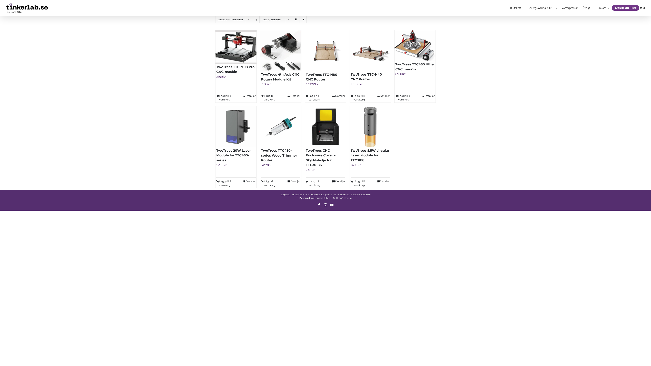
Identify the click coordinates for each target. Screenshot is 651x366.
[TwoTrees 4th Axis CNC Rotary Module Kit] (280, 50)
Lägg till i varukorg (225, 97)
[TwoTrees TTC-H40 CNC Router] (370, 50)
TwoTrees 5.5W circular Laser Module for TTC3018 (370, 155)
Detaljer (251, 95)
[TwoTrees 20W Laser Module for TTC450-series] (236, 126)
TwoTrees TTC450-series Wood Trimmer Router (279, 155)
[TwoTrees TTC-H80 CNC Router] (325, 51)
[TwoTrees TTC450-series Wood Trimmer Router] (280, 126)
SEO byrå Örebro (342, 198)
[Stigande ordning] (256, 19)
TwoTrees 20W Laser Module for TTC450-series (233, 155)
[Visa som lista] (303, 19)
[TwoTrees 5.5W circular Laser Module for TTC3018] (370, 126)
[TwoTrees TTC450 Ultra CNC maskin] (415, 45)
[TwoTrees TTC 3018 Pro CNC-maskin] (236, 47)
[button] (644, 8)
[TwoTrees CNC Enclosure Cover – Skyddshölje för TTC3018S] (325, 126)
